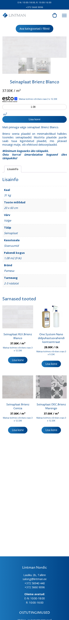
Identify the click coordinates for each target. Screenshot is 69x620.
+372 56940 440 (35, 583)
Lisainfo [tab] (12, 169)
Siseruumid (11, 246)
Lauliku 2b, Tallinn (34, 575)
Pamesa (9, 271)
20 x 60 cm (11, 208)
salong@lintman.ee (35, 579)
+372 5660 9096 (34, 7)
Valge (7, 220)
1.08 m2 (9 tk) (12, 258)
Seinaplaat (11, 233)
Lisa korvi (34, 119)
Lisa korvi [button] (18, 360)
